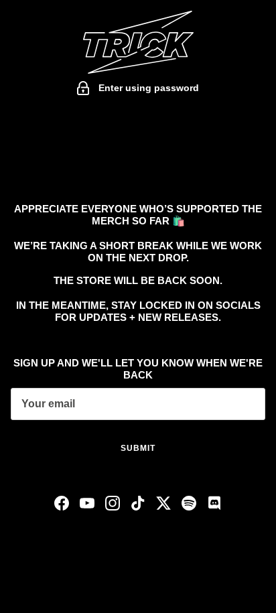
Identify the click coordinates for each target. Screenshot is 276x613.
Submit (138, 448)
